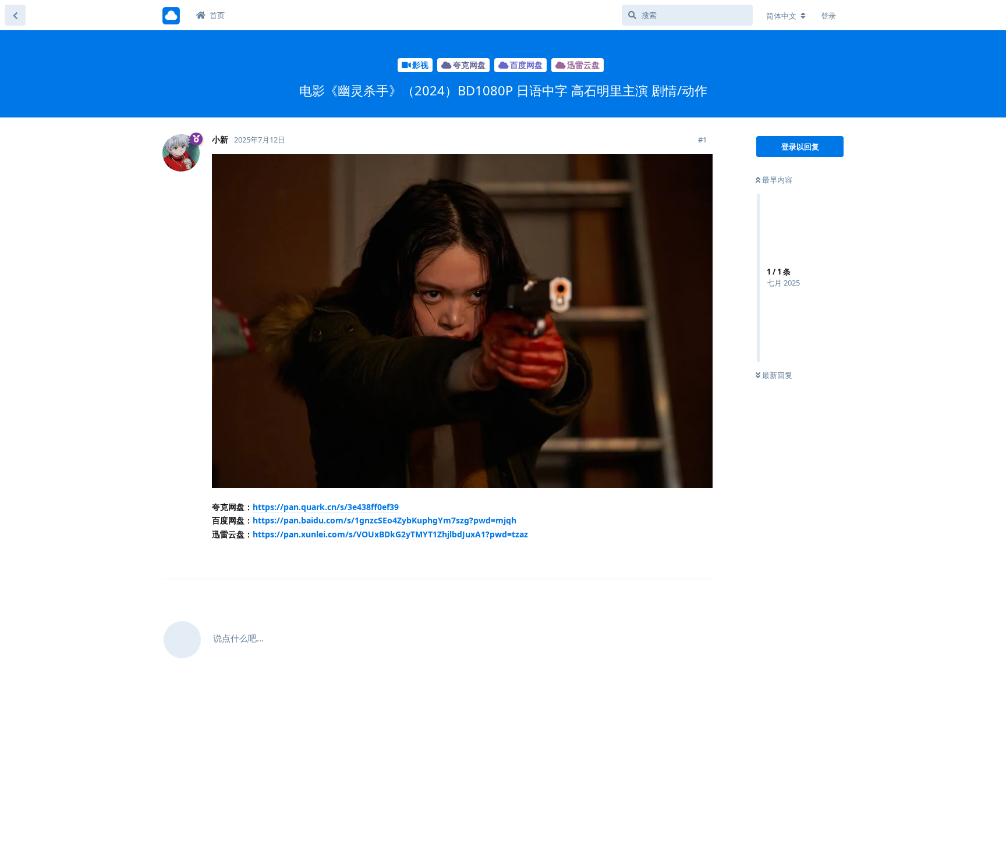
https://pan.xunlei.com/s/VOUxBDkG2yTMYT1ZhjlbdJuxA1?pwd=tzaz (390, 534)
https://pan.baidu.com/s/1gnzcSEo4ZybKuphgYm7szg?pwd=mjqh (384, 520)
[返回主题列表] (15, 15)
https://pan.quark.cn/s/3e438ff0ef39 (326, 506)
